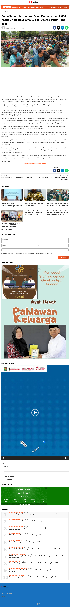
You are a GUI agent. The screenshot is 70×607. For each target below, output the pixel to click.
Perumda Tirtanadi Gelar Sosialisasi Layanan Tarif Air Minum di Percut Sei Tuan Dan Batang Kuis (57, 203)
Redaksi (3, 590)
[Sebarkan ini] (54, 28)
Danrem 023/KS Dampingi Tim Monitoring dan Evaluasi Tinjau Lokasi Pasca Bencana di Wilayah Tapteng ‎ (35, 528)
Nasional (11, 561)
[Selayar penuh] (66, 458)
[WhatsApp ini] (67, 28)
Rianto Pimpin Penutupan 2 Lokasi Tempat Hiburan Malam (17, 176)
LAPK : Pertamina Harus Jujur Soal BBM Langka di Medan (26, 535)
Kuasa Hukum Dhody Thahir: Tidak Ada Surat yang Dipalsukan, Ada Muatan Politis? (34, 203)
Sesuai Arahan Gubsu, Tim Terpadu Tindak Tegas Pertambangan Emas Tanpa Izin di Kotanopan (35, 570)
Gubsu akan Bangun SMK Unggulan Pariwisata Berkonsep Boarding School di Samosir (35, 563)
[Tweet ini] (58, 28)
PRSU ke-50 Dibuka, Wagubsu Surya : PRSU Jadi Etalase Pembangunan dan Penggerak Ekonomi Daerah (36, 556)
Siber (24, 590)
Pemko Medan (8, 479)
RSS (4, 596)
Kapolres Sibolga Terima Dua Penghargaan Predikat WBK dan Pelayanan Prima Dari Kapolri (37, 514)
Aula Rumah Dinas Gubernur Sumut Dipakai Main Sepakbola (27, 521)
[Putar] (4, 458)
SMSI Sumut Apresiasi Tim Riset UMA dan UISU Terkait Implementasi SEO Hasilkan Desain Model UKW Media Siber (11, 204)
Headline (11, 519)
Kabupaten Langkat (10, 470)
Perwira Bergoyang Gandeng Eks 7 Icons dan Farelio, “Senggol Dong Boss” (32, 577)
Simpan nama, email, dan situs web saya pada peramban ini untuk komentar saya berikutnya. (28, 253)
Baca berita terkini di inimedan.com (35, 163)
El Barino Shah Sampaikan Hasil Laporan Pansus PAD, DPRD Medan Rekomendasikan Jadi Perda (57, 212)
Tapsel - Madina (23, 568)
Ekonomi (11, 547)
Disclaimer (48, 590)
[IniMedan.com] (35, 2)
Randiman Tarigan (9, 476)
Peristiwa (20, 519)
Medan (16, 519)
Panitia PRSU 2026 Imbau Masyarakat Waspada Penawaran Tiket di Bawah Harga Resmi (36, 549)
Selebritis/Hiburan (20, 575)
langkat (6, 473)
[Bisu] (63, 458)
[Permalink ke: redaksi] (3, 28)
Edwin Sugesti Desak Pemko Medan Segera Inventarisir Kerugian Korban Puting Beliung (35, 212)
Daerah (11, 512)
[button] (35, 412)
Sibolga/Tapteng (18, 512)
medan (6, 467)
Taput (20, 540)
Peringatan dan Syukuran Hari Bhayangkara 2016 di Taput (27, 542)
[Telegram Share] (62, 28)
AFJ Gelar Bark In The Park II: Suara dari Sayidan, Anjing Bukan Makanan (54, 177)
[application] (35, 412)
